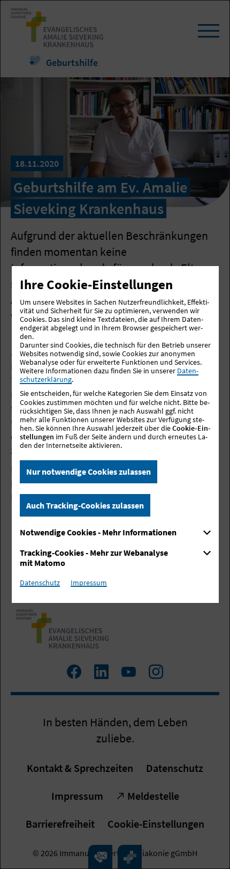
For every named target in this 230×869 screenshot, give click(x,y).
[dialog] (115, 434)
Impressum (89, 582)
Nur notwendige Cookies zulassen (88, 471)
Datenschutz (40, 582)
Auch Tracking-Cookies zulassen (85, 505)
